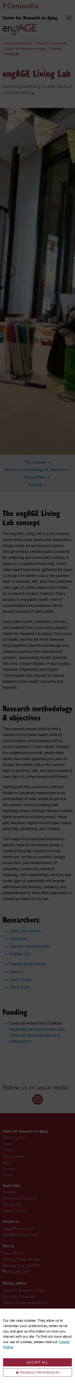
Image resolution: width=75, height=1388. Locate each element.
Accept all (37, 1362)
